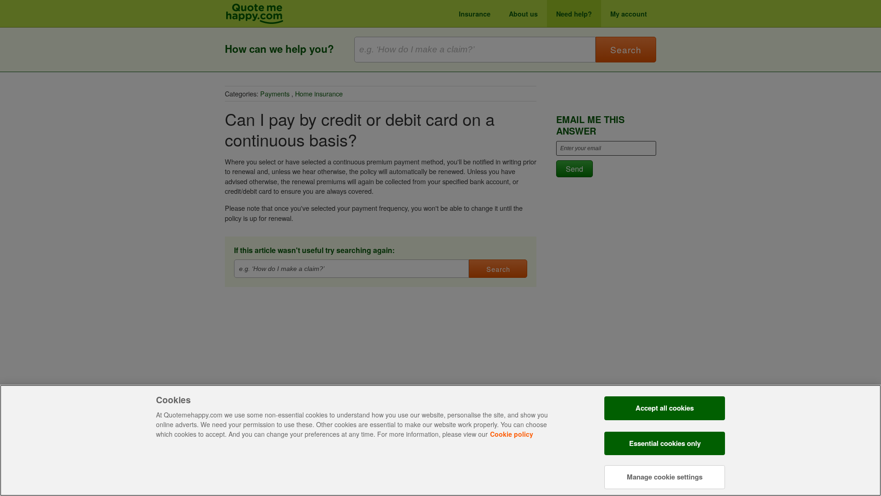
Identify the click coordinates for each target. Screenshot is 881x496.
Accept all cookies (665, 408)
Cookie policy (511, 434)
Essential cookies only (665, 443)
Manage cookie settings (665, 476)
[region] (440, 440)
